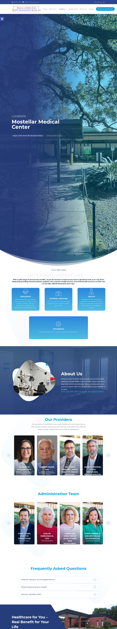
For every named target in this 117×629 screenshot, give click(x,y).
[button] (2, 19)
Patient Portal (98, 2)
